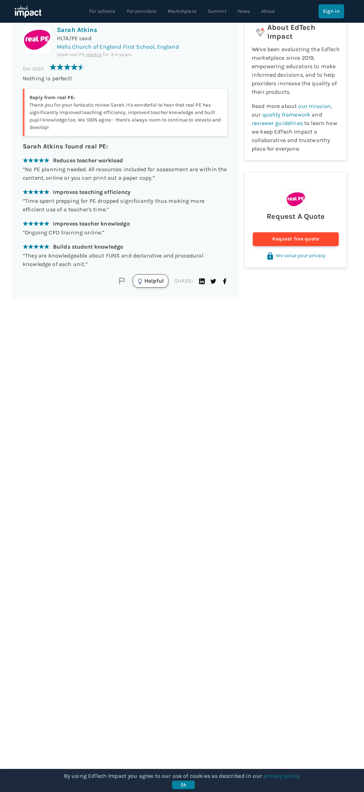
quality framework (286, 114)
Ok (184, 784)
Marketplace (182, 11)
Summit (217, 11)
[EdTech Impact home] (28, 11)
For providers (142, 11)
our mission (314, 106)
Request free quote (295, 239)
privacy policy (281, 775)
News (244, 11)
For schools (102, 11)
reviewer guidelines (277, 123)
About (268, 11)
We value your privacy (301, 256)
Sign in (331, 11)
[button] (202, 281)
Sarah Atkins (77, 30)
